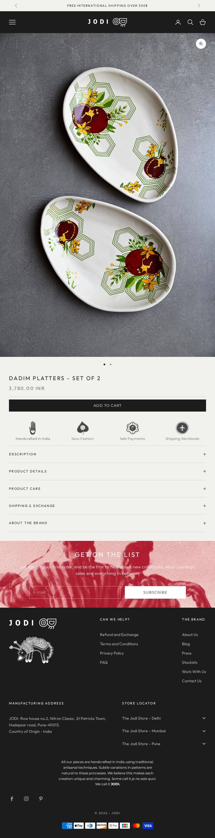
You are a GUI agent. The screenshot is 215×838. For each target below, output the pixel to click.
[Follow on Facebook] (12, 799)
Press (186, 653)
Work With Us (194, 671)
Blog (186, 643)
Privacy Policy (112, 653)
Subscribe (155, 592)
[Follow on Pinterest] (41, 799)
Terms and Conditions (119, 643)
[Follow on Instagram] (26, 799)
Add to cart (107, 405)
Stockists (189, 662)
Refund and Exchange (119, 634)
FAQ (104, 662)
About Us (190, 634)
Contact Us (192, 680)
